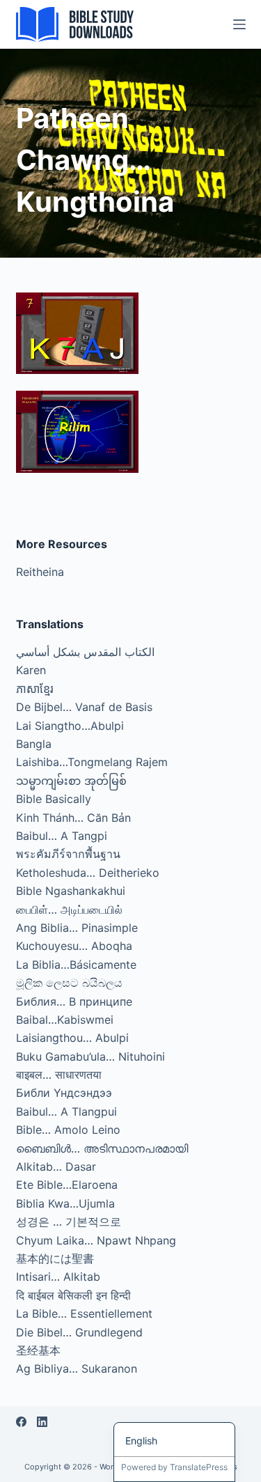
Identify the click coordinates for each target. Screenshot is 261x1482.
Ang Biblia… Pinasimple (77, 928)
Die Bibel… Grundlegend (79, 1332)
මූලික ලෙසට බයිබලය (69, 983)
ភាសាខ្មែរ (35, 689)
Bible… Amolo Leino (68, 1130)
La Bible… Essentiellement (84, 1313)
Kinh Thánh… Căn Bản (73, 818)
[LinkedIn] (42, 1422)
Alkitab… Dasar (56, 1166)
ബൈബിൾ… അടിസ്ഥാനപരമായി (102, 1148)
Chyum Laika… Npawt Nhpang (96, 1240)
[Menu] (239, 24)
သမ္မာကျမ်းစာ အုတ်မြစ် (71, 781)
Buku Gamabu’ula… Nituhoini (90, 1056)
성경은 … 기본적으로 (68, 1221)
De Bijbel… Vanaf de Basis (84, 707)
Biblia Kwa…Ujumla (65, 1203)
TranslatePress (199, 1467)
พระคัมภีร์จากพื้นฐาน (68, 854)
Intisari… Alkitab (58, 1277)
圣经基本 (38, 1350)
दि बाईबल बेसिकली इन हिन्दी (73, 1295)
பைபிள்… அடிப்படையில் (69, 909)
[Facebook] (21, 1422)
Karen (31, 670)
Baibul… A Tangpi (61, 836)
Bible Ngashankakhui (70, 891)
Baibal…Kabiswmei (64, 1020)
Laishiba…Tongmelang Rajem (92, 762)
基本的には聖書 (55, 1258)
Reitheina (40, 572)
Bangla (34, 744)
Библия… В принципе (74, 1001)
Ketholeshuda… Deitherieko (87, 873)
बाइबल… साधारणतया (59, 1075)
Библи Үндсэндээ (64, 1093)
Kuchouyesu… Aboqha (74, 946)
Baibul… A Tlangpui (66, 1111)
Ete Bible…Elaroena (67, 1185)
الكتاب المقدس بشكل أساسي (85, 652)
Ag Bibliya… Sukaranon (76, 1368)
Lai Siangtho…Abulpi (70, 726)
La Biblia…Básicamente (76, 965)
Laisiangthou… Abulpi (72, 1038)
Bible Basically (53, 799)
